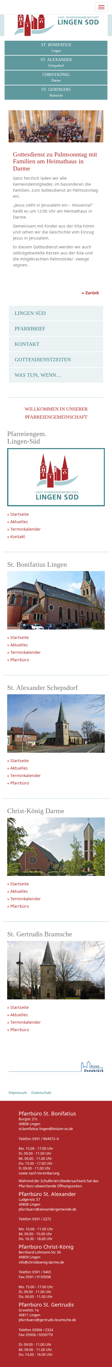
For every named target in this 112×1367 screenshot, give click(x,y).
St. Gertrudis (56, 92)
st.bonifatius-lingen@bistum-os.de (46, 1128)
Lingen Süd (30, 313)
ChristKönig (56, 77)
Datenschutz (41, 1092)
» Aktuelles (17, 521)
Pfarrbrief (30, 329)
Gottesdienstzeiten (43, 359)
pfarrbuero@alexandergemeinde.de (47, 1209)
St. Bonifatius (56, 48)
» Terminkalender (24, 529)
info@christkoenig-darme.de (41, 1262)
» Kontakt (16, 536)
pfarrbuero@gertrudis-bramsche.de (47, 1319)
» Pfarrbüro (18, 659)
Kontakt (27, 344)
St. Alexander (56, 63)
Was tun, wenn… (38, 375)
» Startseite (18, 514)
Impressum (18, 1092)
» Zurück (90, 292)
